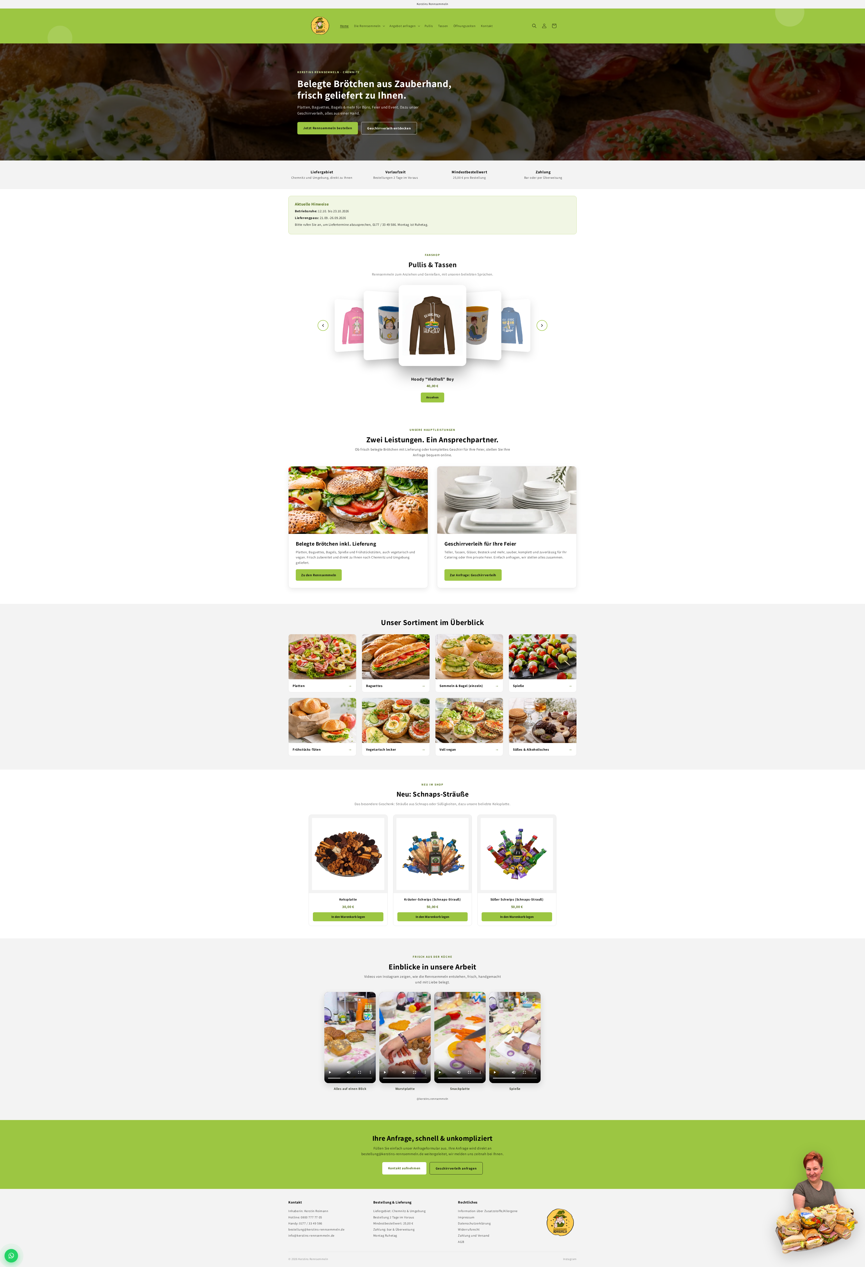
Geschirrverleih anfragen (456, 1168)
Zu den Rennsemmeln (318, 575)
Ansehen (432, 397)
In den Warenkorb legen (348, 917)
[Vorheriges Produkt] (323, 325)
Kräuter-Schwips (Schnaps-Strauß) (432, 899)
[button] (369, 26)
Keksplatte (348, 899)
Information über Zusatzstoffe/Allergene (487, 1211)
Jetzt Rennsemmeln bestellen (327, 128)
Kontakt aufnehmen (404, 1168)
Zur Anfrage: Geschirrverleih (473, 575)
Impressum (466, 1217)
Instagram (570, 1259)
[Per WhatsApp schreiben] (12, 1255)
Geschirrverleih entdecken (389, 128)
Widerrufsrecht (469, 1229)
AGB (461, 1242)
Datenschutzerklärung (474, 1223)
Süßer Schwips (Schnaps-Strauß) (517, 899)
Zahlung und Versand (473, 1235)
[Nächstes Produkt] (542, 325)
